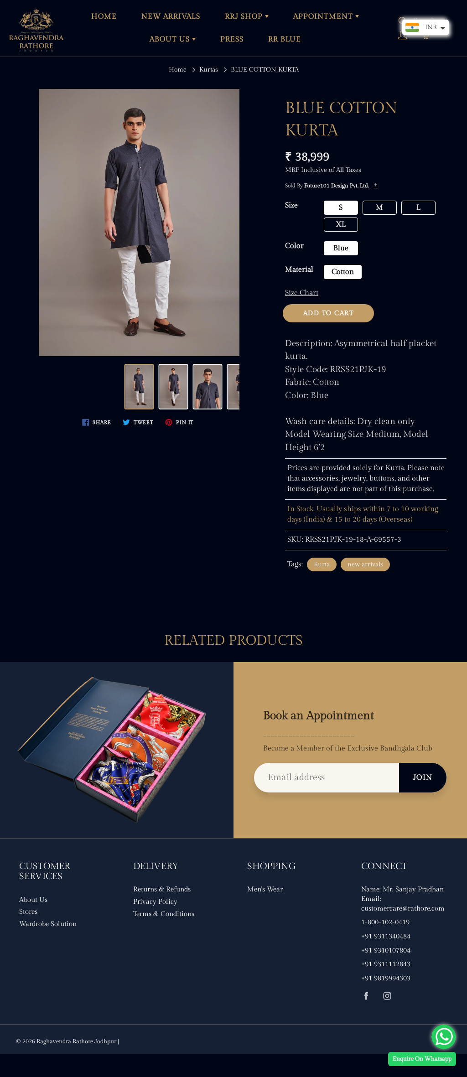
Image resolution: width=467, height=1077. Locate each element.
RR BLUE (284, 39)
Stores (28, 912)
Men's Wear (265, 889)
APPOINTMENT (324, 16)
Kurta (322, 564)
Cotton (343, 272)
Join (423, 777)
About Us (33, 900)
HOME (104, 16)
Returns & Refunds (162, 889)
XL (341, 224)
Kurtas (208, 69)
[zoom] (139, 222)
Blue (340, 248)
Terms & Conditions (163, 914)
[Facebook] (366, 996)
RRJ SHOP (245, 16)
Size (291, 205)
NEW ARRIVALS (170, 16)
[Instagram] (387, 996)
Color (294, 246)
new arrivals (365, 564)
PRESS (232, 39)
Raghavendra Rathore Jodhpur (76, 1041)
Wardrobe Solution (48, 924)
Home (178, 69)
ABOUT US (171, 39)
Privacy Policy (155, 902)
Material (299, 269)
